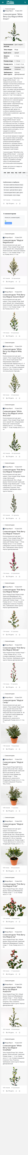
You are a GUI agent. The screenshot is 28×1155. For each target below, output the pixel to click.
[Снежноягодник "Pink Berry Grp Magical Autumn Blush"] (14, 312)
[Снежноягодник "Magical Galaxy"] (14, 844)
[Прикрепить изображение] (5, 221)
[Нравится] (4, 203)
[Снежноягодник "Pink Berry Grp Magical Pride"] (14, 899)
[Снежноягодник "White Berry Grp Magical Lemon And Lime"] (14, 430)
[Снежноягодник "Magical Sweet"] (14, 783)
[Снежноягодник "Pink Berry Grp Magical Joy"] (14, 951)
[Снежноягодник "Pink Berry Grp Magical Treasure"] (14, 551)
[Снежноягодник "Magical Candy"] (14, 721)
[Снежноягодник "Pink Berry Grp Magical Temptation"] (14, 491)
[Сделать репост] (17, 203)
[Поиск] (25, 2)
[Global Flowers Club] (11, 2)
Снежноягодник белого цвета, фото (13, 192)
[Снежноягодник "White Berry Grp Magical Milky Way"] (14, 370)
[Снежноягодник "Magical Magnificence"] (14, 257)
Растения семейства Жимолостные (13, 187)
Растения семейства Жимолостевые (13, 185)
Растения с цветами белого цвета (13, 190)
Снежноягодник (10, 9)
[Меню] (3, 2)
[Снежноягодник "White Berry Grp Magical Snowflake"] (14, 1065)
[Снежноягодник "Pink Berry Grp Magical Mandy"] (14, 609)
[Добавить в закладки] (20, 203)
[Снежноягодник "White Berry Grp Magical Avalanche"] (14, 1006)
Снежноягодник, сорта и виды (12, 195)
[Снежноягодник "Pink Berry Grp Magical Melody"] (14, 664)
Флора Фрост (9, 11)
